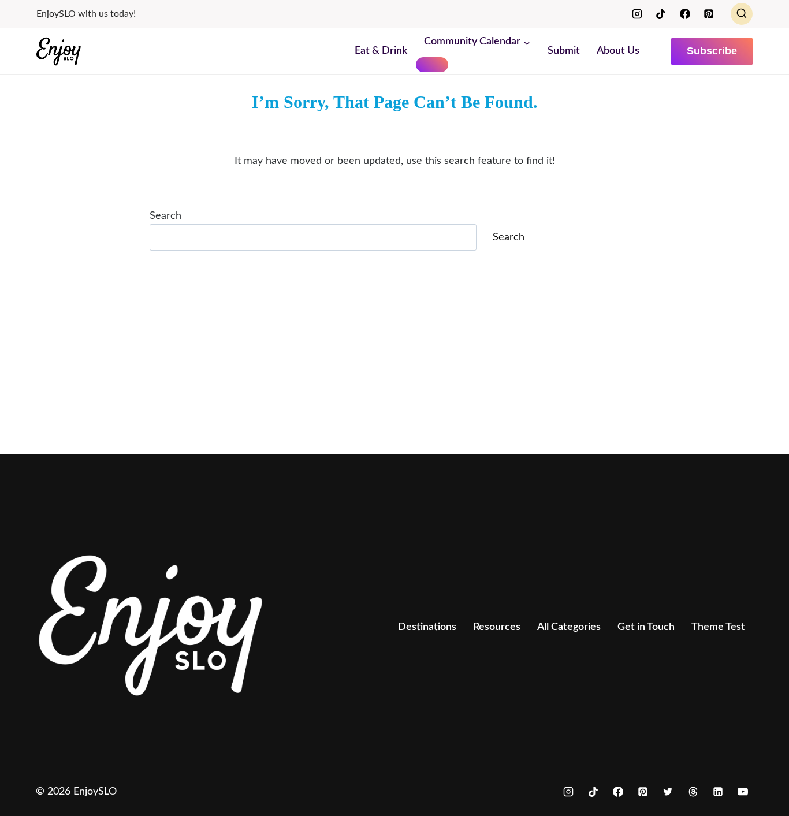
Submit (564, 51)
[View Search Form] (742, 14)
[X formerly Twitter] (667, 791)
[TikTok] (660, 13)
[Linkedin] (718, 791)
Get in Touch (646, 627)
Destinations (427, 627)
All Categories (569, 627)
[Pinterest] (708, 13)
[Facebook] (685, 13)
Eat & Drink (381, 51)
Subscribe (712, 51)
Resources (496, 627)
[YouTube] (742, 791)
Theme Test (718, 627)
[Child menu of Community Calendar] (432, 64)
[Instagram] (637, 13)
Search (165, 216)
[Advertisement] (382, 359)
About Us (618, 51)
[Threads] (693, 791)
